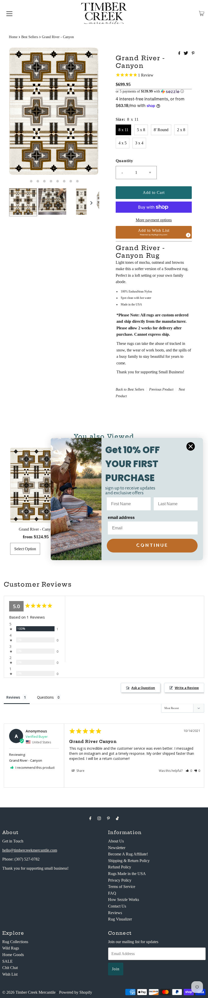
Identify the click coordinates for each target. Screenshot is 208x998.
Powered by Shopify (75, 992)
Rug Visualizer (120, 919)
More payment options (154, 220)
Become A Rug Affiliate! (128, 854)
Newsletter (116, 848)
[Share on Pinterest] (193, 53)
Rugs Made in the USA (127, 873)
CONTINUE (152, 545)
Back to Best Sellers (130, 389)
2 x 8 (181, 130)
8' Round (161, 130)
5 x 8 (141, 130)
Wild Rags (10, 948)
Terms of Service (121, 886)
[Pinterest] (108, 818)
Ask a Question (143, 687)
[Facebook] (90, 818)
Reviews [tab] (13, 697)
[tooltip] (188, 235)
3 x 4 (139, 143)
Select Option (25, 549)
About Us (116, 841)
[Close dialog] (190, 446)
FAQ (112, 893)
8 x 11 (123, 130)
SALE (7, 961)
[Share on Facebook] (179, 53)
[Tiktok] (117, 818)
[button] (154, 91)
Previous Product (161, 389)
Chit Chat (10, 967)
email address (121, 517)
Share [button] (80, 771)
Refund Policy (119, 867)
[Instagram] (99, 818)
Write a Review (187, 687)
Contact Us (117, 906)
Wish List (10, 974)
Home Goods (13, 955)
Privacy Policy (119, 880)
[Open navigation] (9, 13)
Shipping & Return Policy (129, 860)
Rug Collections (15, 942)
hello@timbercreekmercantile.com (29, 850)
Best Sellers (29, 37)
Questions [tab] (45, 697)
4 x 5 (122, 143)
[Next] (91, 203)
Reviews (115, 913)
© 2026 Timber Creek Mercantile (29, 992)
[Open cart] (201, 13)
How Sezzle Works (123, 899)
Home (13, 37)
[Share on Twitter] (186, 53)
